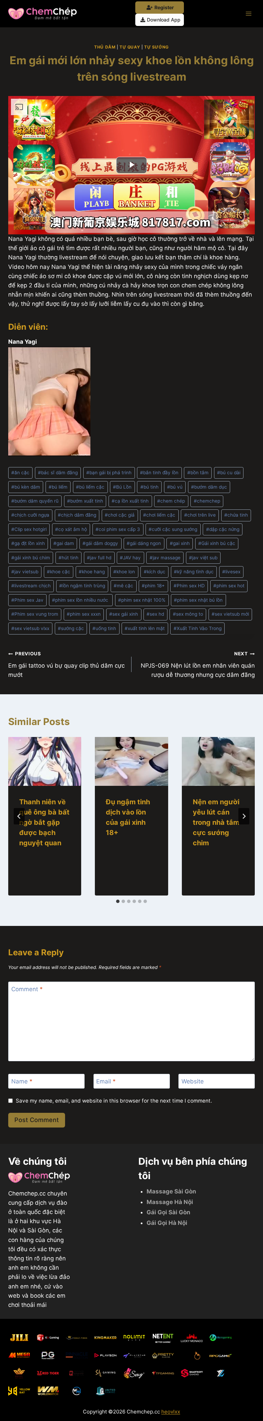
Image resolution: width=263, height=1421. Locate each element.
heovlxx (170, 1411)
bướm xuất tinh (85, 501)
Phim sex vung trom (34, 614)
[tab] (118, 901)
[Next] (243, 816)
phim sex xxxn (84, 614)
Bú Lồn (122, 487)
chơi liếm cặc (159, 515)
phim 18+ (153, 585)
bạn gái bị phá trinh (109, 472)
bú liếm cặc (90, 487)
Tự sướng (156, 47)
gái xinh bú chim (30, 557)
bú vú (175, 487)
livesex (231, 571)
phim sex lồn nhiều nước (81, 600)
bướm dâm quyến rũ (35, 501)
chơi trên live (200, 515)
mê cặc (123, 585)
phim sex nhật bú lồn (198, 600)
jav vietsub (24, 571)
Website (192, 1081)
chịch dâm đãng (77, 515)
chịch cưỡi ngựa (30, 515)
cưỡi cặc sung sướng (173, 529)
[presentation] (44, 761)
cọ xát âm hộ (71, 529)
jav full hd (99, 557)
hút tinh (68, 557)
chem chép (171, 501)
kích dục (154, 571)
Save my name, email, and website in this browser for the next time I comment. (114, 1100)
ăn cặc (20, 472)
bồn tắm (198, 472)
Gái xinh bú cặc (216, 543)
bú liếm (58, 487)
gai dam (63, 543)
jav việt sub (203, 557)
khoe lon (124, 571)
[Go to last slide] (19, 816)
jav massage (165, 557)
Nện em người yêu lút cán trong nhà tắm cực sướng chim (216, 822)
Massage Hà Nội (170, 1202)
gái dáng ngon (144, 543)
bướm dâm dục (209, 487)
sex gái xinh (123, 614)
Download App (163, 20)
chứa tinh (236, 515)
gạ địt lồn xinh (28, 543)
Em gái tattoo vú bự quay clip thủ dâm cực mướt (66, 664)
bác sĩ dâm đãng (58, 472)
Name (22, 1081)
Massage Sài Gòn (171, 1191)
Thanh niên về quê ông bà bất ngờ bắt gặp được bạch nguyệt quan (44, 822)
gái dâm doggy (100, 543)
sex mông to (188, 614)
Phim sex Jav (27, 600)
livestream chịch (31, 585)
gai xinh (180, 543)
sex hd (155, 614)
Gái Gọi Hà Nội (167, 1222)
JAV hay (130, 557)
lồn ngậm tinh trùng (82, 585)
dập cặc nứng (222, 529)
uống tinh (104, 628)
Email (106, 1081)
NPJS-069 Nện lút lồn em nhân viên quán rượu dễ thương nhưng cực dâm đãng (198, 664)
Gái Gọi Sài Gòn (168, 1212)
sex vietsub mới (230, 614)
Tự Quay (130, 47)
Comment (27, 989)
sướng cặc (71, 628)
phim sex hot (229, 585)
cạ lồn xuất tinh (130, 501)
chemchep (207, 501)
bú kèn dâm (25, 487)
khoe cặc (58, 571)
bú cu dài (228, 472)
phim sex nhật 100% (141, 600)
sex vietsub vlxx (30, 628)
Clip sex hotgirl (29, 529)
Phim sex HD (189, 585)
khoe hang (92, 571)
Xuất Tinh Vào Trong (198, 628)
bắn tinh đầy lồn (159, 472)
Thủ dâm (104, 47)
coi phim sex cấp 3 (118, 529)
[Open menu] (248, 13)
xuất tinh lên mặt (145, 628)
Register (164, 7)
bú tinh (149, 487)
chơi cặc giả (120, 515)
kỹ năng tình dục (194, 571)
